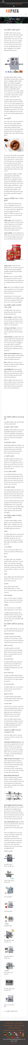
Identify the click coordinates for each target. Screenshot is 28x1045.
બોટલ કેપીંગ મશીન (19, 1023)
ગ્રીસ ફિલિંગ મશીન (8, 925)
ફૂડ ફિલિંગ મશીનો (10, 1011)
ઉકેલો (16, 1011)
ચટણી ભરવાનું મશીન (8, 911)
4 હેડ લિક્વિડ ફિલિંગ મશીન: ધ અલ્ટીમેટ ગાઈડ (9, 865)
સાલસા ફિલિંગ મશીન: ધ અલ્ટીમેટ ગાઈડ (8, 957)
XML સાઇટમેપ (14, 1043)
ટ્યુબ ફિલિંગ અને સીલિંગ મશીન (14, 1027)
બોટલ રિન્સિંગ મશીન (20, 1030)
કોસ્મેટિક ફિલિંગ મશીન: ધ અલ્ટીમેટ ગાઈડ (9, 881)
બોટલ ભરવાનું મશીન (9, 1023)
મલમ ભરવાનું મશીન (8, 896)
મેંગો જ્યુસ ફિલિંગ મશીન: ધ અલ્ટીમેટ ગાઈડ (9, 941)
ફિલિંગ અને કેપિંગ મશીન (19, 1025)
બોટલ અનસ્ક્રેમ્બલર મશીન (9, 1030)
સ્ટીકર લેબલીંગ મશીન (8, 1025)
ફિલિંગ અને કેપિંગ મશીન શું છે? (9, 1005)
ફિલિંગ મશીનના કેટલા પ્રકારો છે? (8, 973)
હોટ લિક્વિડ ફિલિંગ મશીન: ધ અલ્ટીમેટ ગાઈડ (9, 989)
